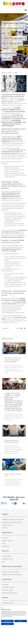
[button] (25, 10)
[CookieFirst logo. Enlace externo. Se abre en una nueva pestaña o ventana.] (1, 608)
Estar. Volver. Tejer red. (13, 475)
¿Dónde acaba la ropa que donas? (12, 441)
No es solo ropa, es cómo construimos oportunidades (13, 360)
